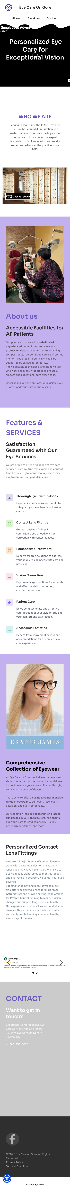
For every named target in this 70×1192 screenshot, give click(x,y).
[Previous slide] (8, 962)
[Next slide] (61, 962)
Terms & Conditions (18, 1166)
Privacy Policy (14, 1162)
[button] (7, 1178)
